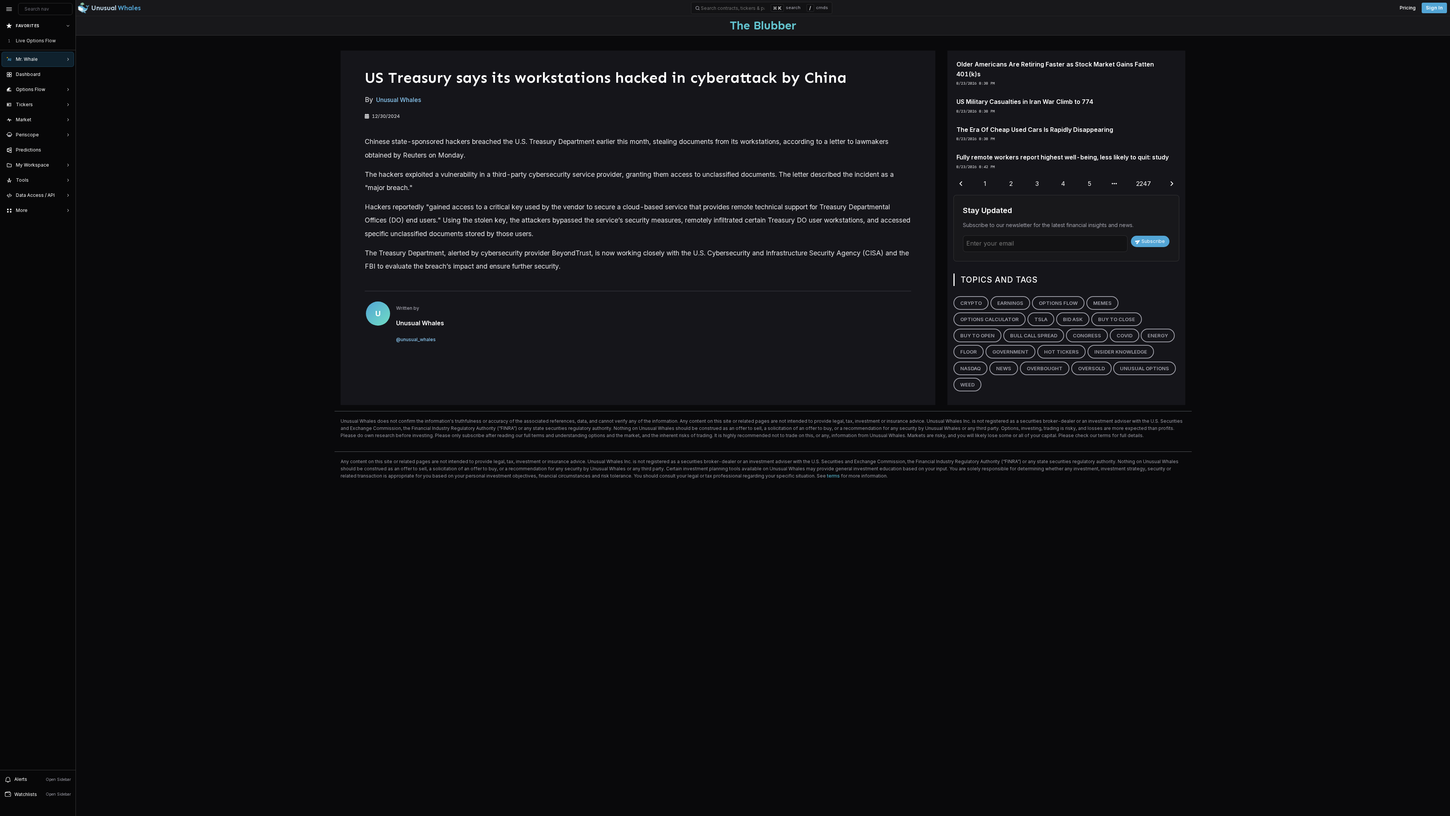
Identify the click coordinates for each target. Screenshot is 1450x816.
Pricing (1408, 8)
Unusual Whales (398, 100)
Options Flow (1058, 303)
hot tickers (1061, 352)
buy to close (1116, 319)
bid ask (1073, 319)
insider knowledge (1120, 352)
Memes (1102, 303)
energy (1158, 335)
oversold (1091, 368)
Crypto (971, 303)
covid (1124, 335)
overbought (1045, 368)
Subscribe (1153, 241)
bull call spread (1033, 335)
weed (967, 385)
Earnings (1010, 303)
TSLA (1040, 319)
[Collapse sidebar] (9, 9)
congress (1087, 335)
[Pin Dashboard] (66, 74)
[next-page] (1171, 184)
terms (833, 476)
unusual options (1144, 368)
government (1010, 352)
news (1003, 368)
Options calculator (989, 319)
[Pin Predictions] (66, 150)
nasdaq (970, 368)
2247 (1143, 183)
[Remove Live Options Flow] (68, 40)
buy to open (977, 335)
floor (968, 352)
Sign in (1434, 8)
